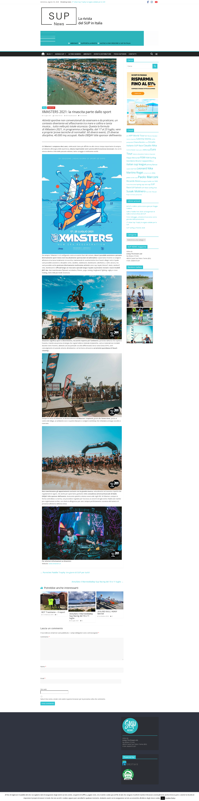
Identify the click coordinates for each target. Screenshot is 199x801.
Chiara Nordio (139, 142)
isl (152, 161)
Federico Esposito (149, 154)
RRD (156, 181)
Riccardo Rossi (133, 181)
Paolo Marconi (148, 177)
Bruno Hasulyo (152, 136)
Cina (146, 142)
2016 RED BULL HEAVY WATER (107, 612)
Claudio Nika (150, 145)
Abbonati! (87, 54)
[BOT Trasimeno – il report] (53, 593)
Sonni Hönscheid (131, 184)
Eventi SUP (51, 108)
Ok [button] (163, 798)
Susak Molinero (136, 191)
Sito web (43, 689)
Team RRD (149, 192)
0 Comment (83, 115)
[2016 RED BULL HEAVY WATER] (109, 593)
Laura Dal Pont (131, 169)
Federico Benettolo (138, 154)
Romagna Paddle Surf (147, 181)
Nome (43, 666)
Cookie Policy (170, 798)
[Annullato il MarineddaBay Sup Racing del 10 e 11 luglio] (81, 593)
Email (42, 678)
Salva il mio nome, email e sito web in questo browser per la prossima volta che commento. (72, 699)
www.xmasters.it (55, 563)
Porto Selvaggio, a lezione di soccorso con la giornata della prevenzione (96, 2)
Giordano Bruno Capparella (139, 160)
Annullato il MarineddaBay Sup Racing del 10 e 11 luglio (97, 581)
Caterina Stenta (143, 139)
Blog (49, 54)
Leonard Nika (145, 168)
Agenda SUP (59, 54)
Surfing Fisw (153, 188)
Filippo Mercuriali (133, 158)
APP (127, 136)
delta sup (146, 150)
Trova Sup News (120, 54)
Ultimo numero (74, 54)
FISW (142, 157)
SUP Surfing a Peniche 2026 (135, 228)
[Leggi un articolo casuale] (156, 54)
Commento (45, 637)
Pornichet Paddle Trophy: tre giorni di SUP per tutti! (65, 572)
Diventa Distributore (102, 54)
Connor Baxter (131, 150)
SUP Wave (144, 188)
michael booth (147, 173)
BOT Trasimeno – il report (53, 612)
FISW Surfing (151, 157)
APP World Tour (137, 135)
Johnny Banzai (152, 164)
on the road (134, 177)
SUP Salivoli (136, 187)
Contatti (132, 54)
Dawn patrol (139, 150)
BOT (146, 136)
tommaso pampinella (136, 194)
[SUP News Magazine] (98, 7)
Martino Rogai (134, 172)
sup (149, 184)
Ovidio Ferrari (58, 115)
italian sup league (136, 164)
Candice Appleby (131, 139)
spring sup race (142, 184)
